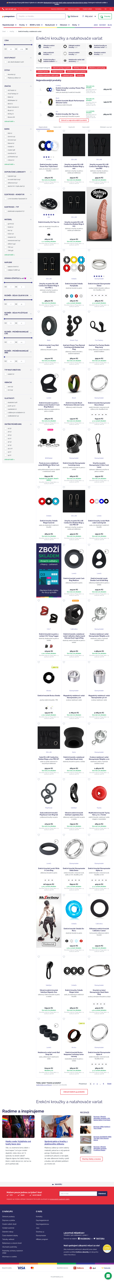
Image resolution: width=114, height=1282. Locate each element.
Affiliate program (42, 1239)
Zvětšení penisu (43, 71)
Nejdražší (71, 127)
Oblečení (63, 25)
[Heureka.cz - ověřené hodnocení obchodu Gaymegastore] (107, 1252)
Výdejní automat (8, 1228)
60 (106, 414)
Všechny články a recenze (91, 1159)
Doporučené (43, 127)
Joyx (37, 1228)
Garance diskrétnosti (58, 9)
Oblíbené (73, 16)
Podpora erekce (57, 71)
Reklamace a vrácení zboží (12, 1243)
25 (94, 1003)
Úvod (3, 31)
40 (95, 295)
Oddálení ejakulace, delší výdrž (48, 75)
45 (99, 295)
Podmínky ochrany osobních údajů (12, 1252)
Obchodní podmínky (9, 1247)
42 (45, 880)
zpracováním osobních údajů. (60, 1199)
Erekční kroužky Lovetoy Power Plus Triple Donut (70, 89)
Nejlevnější (57, 127)
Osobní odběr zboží (9, 1224)
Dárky (74, 25)
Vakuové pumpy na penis (61, 68)
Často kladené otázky (10, 1235)
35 (92, 295)
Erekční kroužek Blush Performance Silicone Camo (70, 102)
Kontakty (98, 9)
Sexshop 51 (40, 1232)
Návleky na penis (79, 68)
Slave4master (41, 1235)
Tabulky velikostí (8, 1239)
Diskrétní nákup (7, 1232)
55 (106, 295)
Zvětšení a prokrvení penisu (76, 71)
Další (109, 1084)
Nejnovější (85, 127)
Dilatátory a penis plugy (97, 68)
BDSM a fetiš (35, 25)
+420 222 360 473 (10, 9)
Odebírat (102, 1194)
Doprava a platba (73, 9)
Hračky (22, 25)
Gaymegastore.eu (42, 1224)
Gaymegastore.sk (42, 1220)
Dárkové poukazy (8, 1216)
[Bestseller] (49, 145)
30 (101, 1003)
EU (111, 9)
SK (105, 9)
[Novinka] (49, 444)
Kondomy (80, 75)
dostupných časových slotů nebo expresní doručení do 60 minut (66, 2)
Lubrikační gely (67, 75)
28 (97, 1003)
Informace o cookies (9, 1257)
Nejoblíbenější (8, 25)
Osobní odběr (87, 9)
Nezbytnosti (50, 25)
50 (102, 295)
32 (104, 1003)
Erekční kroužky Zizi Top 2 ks (67, 114)
